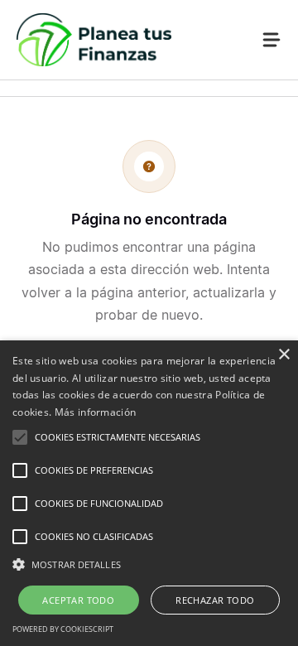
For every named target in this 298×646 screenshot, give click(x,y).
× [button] (283, 355)
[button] (149, 564)
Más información (96, 412)
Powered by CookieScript (62, 629)
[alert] (149, 493)
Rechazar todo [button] (214, 600)
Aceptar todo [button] (78, 600)
